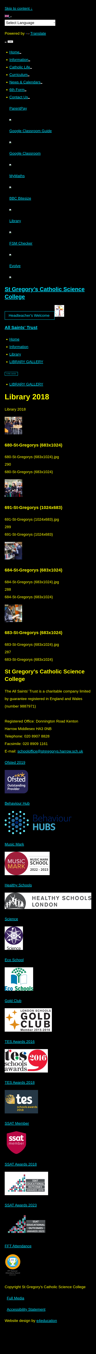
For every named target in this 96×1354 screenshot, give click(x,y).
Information (18, 347)
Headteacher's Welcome (30, 315)
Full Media (15, 1298)
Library (15, 354)
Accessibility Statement (26, 1309)
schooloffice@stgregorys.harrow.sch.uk (50, 751)
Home (14, 339)
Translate (38, 33)
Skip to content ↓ (19, 8)
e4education (46, 1321)
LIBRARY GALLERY (26, 362)
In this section (11, 374)
